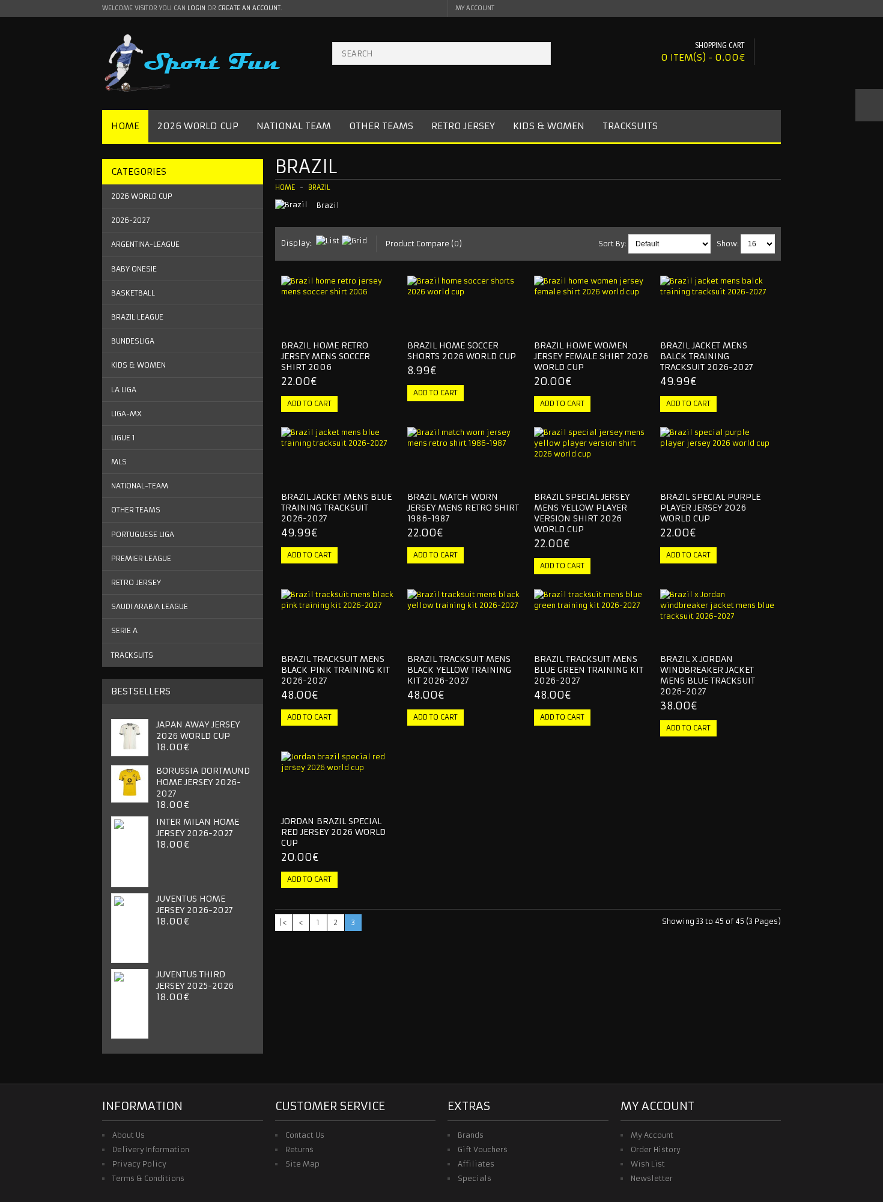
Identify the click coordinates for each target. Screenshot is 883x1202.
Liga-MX (126, 413)
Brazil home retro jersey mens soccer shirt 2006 (325, 356)
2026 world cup (141, 196)
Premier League (141, 558)
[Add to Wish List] (362, 320)
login (196, 8)
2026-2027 (130, 220)
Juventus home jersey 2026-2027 (194, 904)
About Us (128, 1135)
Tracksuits (630, 126)
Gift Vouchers (483, 1149)
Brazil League (137, 316)
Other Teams (381, 126)
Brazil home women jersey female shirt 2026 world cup (591, 356)
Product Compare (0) (424, 243)
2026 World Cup (197, 126)
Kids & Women (548, 126)
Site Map (302, 1163)
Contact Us (304, 1135)
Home (125, 126)
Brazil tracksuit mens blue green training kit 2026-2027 (588, 670)
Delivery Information (150, 1149)
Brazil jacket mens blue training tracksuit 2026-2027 (336, 507)
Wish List (648, 1163)
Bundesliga (132, 340)
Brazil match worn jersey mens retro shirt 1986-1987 (463, 507)
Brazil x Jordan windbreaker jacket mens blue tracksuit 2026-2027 (707, 675)
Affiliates (476, 1163)
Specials (474, 1178)
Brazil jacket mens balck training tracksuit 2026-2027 (706, 356)
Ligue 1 (123, 437)
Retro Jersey (463, 126)
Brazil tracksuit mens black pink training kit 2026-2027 (335, 670)
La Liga (123, 389)
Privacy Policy (139, 1163)
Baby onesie (134, 268)
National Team (293, 126)
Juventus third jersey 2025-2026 (195, 980)
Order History (656, 1149)
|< (283, 922)
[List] (327, 240)
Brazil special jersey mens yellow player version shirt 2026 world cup (582, 513)
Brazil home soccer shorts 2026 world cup (461, 351)
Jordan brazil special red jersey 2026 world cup (333, 832)
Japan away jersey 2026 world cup (198, 730)
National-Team (139, 485)
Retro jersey (136, 582)
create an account (249, 8)
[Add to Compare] (382, 320)
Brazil (319, 187)
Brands (471, 1135)
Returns (299, 1149)
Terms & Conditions (148, 1178)
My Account (652, 1135)
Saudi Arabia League (149, 606)
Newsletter (652, 1178)
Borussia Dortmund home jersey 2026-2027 (203, 782)
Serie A (124, 630)
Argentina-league (145, 244)
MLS (119, 461)
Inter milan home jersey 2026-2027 (197, 827)
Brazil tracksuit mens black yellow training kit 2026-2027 (459, 670)
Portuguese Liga (142, 534)
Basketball (133, 292)
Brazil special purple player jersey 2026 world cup (710, 507)
